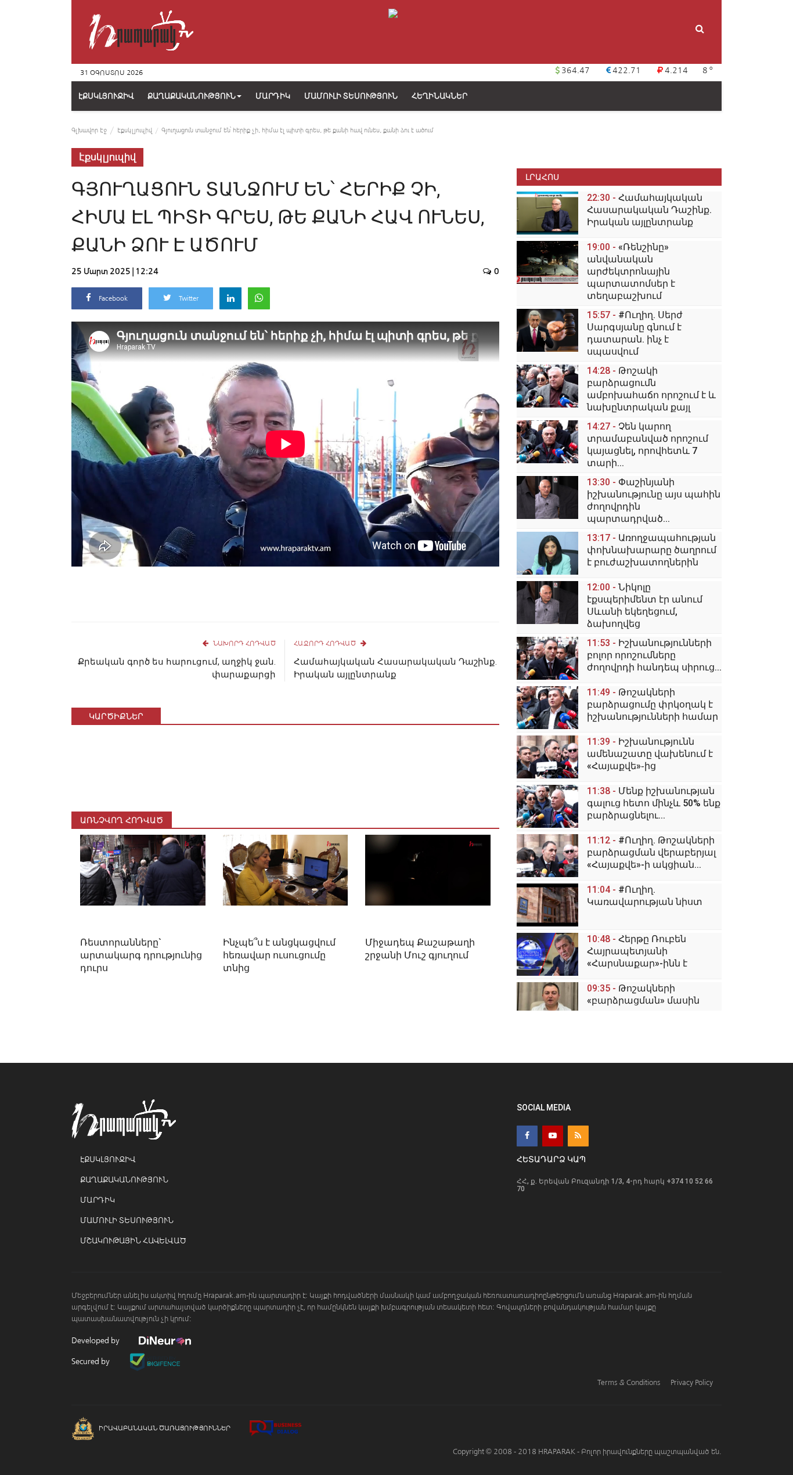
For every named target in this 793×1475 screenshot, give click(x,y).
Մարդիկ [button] (272, 96)
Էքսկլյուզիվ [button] (106, 96)
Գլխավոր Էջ (89, 130)
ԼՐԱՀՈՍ (542, 176)
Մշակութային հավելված (133, 1241)
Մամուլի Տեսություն (127, 1220)
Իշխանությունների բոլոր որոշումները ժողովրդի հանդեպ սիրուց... (654, 655)
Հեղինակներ (439, 96)
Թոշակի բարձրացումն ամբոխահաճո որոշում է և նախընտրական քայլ (651, 389)
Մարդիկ (97, 1200)
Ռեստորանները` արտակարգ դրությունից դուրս (141, 955)
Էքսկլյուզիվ (134, 130)
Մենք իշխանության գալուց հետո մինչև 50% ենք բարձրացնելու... (653, 803)
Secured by (91, 1361)
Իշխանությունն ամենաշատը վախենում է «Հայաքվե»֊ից (650, 753)
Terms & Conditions (628, 1382)
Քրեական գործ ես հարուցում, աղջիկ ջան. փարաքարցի (177, 668)
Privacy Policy (692, 1382)
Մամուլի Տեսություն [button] (351, 96)
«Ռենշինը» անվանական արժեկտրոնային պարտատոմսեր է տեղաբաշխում (631, 271)
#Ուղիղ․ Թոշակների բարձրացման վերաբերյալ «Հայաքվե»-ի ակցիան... (651, 852)
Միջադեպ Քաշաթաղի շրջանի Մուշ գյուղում (420, 949)
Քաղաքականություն (191, 96)
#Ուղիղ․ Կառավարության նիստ (644, 895)
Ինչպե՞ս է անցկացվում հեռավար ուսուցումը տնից (279, 955)
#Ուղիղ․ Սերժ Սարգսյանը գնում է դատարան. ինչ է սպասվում (635, 333)
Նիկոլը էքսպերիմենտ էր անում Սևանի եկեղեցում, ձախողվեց (644, 605)
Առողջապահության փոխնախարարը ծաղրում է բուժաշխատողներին (651, 550)
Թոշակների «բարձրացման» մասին (643, 994)
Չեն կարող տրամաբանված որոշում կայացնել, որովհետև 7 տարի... (647, 444)
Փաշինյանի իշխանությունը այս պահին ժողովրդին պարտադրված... (653, 500)
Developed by (96, 1341)
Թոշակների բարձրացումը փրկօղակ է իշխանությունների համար (652, 704)
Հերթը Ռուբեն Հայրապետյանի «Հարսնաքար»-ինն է (637, 951)
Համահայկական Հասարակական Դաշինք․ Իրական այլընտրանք (395, 668)
